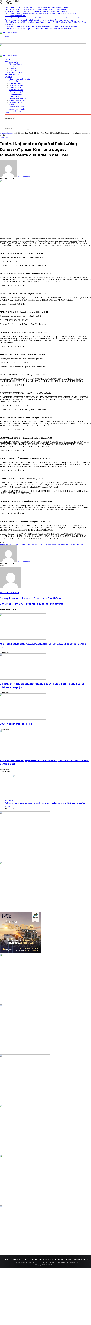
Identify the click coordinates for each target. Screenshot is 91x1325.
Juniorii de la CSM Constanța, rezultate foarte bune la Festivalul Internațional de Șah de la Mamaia (41, 26)
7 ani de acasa (14, 96)
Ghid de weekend (16, 90)
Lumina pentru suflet (17, 109)
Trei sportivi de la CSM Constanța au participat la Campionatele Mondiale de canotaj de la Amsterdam (43, 18)
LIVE (7, 113)
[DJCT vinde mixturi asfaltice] (23, 719)
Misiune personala (16, 102)
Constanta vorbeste (16, 83)
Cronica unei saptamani (18, 100)
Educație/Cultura (15, 64)
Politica (12, 66)
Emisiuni (9, 77)
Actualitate (11, 62)
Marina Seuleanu (23, 176)
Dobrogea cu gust (16, 92)
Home (7, 60)
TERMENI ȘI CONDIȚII (11, 1259)
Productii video (15, 111)
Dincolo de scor (15, 88)
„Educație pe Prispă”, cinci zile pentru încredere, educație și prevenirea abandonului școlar (38, 28)
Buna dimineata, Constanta (19, 79)
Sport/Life (13, 70)
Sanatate (12, 68)
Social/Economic (14, 73)
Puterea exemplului (16, 107)
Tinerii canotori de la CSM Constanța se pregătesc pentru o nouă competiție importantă (37, 7)
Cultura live (13, 105)
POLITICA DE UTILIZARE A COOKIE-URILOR (71, 1259)
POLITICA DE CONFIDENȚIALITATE (37, 1259)
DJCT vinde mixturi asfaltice (15, 16)
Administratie (12, 75)
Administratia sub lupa (17, 98)
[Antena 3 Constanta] (8, 33)
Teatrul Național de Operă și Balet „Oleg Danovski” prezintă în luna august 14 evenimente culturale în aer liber (41, 544)
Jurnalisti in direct (16, 85)
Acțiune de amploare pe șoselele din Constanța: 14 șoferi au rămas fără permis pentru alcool (39, 20)
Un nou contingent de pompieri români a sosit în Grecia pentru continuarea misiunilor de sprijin (40, 14)
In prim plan (14, 81)
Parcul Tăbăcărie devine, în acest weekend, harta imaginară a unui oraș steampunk (35, 9)
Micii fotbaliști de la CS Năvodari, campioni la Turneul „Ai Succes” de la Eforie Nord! (37, 11)
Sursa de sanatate (15, 94)
